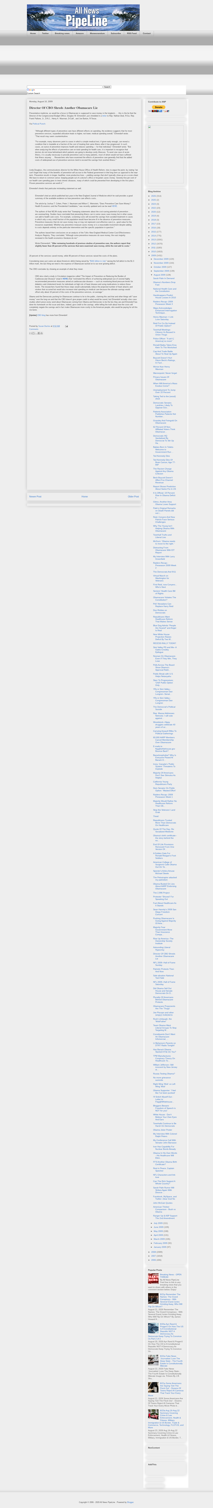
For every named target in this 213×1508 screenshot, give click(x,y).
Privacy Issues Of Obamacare (161, 378)
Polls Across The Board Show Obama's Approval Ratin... (163, 667)
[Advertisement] (106, 60)
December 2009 (161, 259)
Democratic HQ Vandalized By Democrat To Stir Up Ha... (163, 439)
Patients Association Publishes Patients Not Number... (164, 414)
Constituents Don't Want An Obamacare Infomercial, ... (164, 1036)
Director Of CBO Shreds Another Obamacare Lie (164, 956)
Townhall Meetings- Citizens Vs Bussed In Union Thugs (164, 332)
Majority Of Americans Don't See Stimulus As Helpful (164, 775)
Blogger (130, 1502)
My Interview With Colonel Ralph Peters (165, 1135)
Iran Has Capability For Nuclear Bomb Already (164, 1147)
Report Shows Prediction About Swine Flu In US (164, 487)
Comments (33, 329)
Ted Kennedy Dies (161, 456)
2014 (153, 235)
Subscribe (116, 33)
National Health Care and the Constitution (164, 290)
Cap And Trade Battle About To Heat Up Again (165, 352)
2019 (153, 216)
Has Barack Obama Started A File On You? (164, 1050)
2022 (153, 208)
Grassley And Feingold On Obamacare (165, 421)
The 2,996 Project (161, 893)
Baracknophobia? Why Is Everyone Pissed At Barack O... (164, 757)
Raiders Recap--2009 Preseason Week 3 (163, 302)
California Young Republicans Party (162, 782)
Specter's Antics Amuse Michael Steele (163, 872)
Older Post (133, 496)
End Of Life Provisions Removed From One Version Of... (163, 847)
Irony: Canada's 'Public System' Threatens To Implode (164, 766)
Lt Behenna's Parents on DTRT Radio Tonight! (164, 1044)
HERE (114, 206)
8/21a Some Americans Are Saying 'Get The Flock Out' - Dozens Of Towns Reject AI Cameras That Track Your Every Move (166, 1389)
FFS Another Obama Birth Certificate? (165, 1163)
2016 (153, 227)
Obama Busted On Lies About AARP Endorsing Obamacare (164, 886)
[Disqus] (84, 375)
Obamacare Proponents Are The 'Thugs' (164, 1007)
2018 (153, 220)
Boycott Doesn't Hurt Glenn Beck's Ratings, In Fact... (164, 360)
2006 (153, 1260)
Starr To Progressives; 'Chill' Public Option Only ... (163, 682)
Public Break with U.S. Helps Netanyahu (163, 675)
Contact (147, 33)
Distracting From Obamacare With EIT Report (164, 550)
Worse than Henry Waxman (161, 368)
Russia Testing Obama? (164, 1073)
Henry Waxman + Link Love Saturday (163, 318)
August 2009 (160, 275)
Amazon (80, 33)
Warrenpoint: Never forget (165, 373)
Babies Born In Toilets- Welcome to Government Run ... (163, 449)
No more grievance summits (162, 1078)
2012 (153, 244)
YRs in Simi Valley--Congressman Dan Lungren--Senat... (163, 691)
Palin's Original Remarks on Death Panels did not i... (164, 510)
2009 (153, 255)
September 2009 (162, 271)
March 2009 (159, 1239)
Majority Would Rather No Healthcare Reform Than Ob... (165, 803)
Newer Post (35, 496)
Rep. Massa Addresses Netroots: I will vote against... (163, 715)
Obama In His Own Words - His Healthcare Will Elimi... (165, 1155)
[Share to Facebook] (38, 333)
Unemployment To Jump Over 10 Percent (164, 391)
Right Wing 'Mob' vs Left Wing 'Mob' (164, 1085)
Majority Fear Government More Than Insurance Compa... (162, 931)
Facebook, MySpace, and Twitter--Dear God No (165, 1197)
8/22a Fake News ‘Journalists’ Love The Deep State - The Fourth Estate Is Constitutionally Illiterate (171, 1361)
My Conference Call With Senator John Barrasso (164, 1141)
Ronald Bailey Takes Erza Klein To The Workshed (165, 346)
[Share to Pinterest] (41, 333)
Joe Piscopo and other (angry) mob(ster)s (163, 1013)
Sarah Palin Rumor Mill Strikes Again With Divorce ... (163, 1190)
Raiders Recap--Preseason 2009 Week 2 (164, 565)
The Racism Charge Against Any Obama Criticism (163, 471)
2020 (153, 212)
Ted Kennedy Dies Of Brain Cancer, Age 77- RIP (164, 462)
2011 (153, 247)
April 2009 (159, 1235)
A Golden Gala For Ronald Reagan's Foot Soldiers (164, 855)
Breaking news (62, 33)
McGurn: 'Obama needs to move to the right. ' (164, 542)
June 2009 (159, 1227)
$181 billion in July (98, 261)
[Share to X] (36, 333)
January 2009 (160, 1247)
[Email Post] (66, 326)
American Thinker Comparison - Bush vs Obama (164, 1209)
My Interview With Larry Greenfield (164, 557)
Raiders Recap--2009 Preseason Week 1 (163, 795)
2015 (153, 232)
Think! (156, 816)
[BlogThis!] (33, 333)
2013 (153, 239)
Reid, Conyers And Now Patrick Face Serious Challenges (164, 519)
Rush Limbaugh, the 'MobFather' (162, 1020)
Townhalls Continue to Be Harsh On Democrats (164, 1124)
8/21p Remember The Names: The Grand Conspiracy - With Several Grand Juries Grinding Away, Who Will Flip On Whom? (165, 1300)
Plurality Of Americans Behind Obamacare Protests (163, 999)
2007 (153, 1256)
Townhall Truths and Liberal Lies (162, 536)
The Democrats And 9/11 (164, 572)
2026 (153, 196)
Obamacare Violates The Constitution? (164, 598)
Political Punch (39, 124)
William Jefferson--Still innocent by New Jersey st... (165, 1067)
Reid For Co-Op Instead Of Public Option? (164, 324)
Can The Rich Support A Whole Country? (164, 1182)
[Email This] (30, 333)
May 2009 (158, 1231)
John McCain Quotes (162, 1203)
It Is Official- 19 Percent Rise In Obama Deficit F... (164, 495)
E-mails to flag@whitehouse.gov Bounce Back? (164, 748)
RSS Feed (132, 33)
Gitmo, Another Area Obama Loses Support (164, 503)
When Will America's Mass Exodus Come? (165, 384)
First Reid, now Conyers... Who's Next (165, 585)
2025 (153, 200)
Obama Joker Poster (162, 1130)
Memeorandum (97, 33)
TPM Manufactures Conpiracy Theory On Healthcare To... (164, 1058)
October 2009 (160, 267)
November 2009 (161, 263)
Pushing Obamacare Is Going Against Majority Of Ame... (164, 920)
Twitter (45, 33)
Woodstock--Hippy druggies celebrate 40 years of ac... (164, 724)
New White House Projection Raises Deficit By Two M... (162, 636)
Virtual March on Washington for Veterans (161, 578)
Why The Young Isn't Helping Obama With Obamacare (163, 528)
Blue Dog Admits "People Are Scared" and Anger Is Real (164, 628)
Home (33, 33)
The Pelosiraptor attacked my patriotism (165, 878)
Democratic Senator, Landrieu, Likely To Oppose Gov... (163, 405)
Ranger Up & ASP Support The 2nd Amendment (165, 1217)
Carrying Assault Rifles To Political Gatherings (164, 732)
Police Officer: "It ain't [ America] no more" (163, 339)
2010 (153, 251)
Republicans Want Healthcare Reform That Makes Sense (163, 619)
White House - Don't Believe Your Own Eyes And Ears (165, 1117)
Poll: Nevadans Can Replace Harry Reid (163, 605)
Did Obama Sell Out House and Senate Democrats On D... (162, 990)
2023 (153, 204)
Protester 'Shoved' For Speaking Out (163, 897)
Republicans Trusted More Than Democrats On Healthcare (164, 822)
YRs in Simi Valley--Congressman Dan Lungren (163, 700)
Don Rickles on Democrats (160, 611)
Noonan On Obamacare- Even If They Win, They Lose (165, 658)
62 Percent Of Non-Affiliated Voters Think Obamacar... (164, 429)
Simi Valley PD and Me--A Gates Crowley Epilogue (164, 649)
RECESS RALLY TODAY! (164, 643)
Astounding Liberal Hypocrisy (161, 948)
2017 (153, 224)
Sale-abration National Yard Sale (163, 976)
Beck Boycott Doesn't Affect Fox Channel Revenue (163, 480)
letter (104, 116)
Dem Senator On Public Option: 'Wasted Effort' (164, 789)
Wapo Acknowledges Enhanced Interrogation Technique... (165, 310)
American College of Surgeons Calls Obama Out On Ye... (165, 864)
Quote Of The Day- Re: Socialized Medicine (163, 830)
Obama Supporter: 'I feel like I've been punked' (164, 1091)
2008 (153, 1252)
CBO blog (41, 315)
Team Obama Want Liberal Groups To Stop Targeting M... (164, 1027)
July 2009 (158, 1223)
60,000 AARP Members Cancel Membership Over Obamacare (164, 740)
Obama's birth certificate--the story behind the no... (165, 838)
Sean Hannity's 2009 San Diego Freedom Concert (164, 912)
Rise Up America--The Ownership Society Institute (163, 941)
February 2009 (161, 1243)
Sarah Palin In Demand (163, 278)
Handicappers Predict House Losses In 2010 (164, 296)
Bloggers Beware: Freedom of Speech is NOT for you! (164, 1108)
